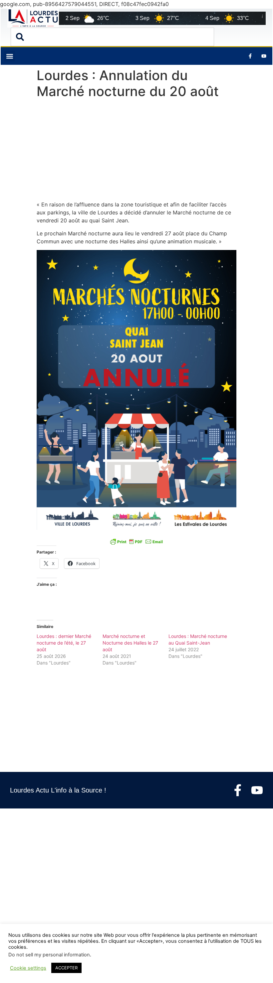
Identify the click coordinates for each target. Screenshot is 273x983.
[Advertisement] (136, 151)
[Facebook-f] (238, 790)
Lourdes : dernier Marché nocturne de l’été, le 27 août (64, 642)
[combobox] (112, 37)
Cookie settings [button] (28, 968)
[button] (9, 56)
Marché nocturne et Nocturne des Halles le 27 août (130, 642)
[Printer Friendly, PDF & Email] (136, 542)
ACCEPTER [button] (66, 967)
